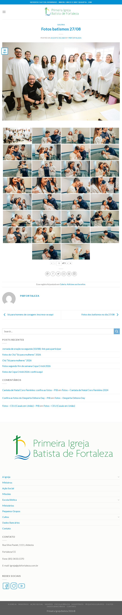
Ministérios (8, 505)
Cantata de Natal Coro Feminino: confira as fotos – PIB (30, 390)
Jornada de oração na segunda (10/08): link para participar (31, 348)
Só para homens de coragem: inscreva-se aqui (30, 314)
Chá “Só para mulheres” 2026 (17, 360)
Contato (6, 528)
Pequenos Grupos (11, 511)
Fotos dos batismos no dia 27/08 (98, 314)
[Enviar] (117, 331)
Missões (6, 494)
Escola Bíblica (9, 499)
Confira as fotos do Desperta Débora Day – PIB (26, 397)
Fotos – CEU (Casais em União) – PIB (21, 405)
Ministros (7, 482)
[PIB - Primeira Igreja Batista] (61, 11)
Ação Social (8, 488)
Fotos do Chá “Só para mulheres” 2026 (21, 354)
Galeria (61, 25)
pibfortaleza (75, 38)
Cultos (5, 517)
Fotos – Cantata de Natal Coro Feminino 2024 (85, 390)
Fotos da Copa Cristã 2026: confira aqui (22, 371)
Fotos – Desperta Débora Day (70, 397)
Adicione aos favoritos (76, 284)
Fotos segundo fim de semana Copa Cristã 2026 (26, 366)
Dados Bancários (11, 522)
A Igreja (6, 476)
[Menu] (4, 11)
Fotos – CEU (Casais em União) (59, 405)
